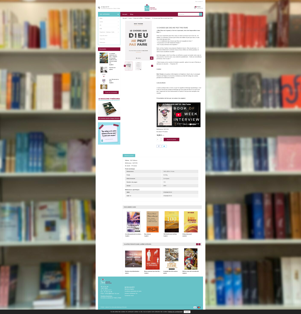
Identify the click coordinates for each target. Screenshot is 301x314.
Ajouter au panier (171, 139)
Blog (131, 14)
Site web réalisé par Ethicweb (119, 307)
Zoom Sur (102, 39)
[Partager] (159, 146)
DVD (101, 28)
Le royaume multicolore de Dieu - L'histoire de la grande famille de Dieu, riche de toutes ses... (113, 58)
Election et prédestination (132, 271)
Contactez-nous (129, 295)
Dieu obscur (147, 234)
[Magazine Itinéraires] (109, 109)
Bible (101, 18)
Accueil (124, 14)
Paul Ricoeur (112, 67)
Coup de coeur (103, 35)
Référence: (160, 129)
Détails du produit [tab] (129, 155)
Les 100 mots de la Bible (114, 80)
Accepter (187, 311)
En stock (159, 131)
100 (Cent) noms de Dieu (170, 234)
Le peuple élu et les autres (170, 271)
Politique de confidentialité (175, 311)
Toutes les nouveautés (111, 92)
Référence (128, 163)
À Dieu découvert (187, 234)
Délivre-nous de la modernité (190, 271)
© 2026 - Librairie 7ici (106, 307)
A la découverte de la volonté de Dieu (135, 234)
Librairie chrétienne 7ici (131, 293)
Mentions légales (129, 289)
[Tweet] (164, 146)
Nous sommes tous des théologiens (154, 271)
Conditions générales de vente (133, 291)
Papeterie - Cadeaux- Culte (107, 32)
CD (100, 25)
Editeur (127, 160)
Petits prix (102, 42)
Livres (101, 21)
